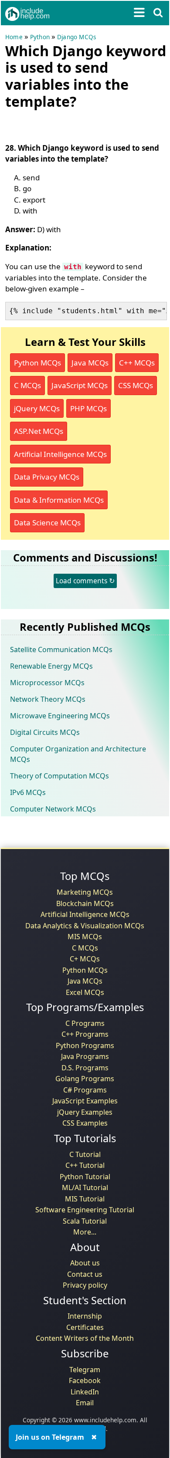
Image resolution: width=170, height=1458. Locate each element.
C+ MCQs (85, 959)
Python (40, 37)
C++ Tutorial (85, 1165)
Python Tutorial (85, 1176)
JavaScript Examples (85, 1101)
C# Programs (85, 1090)
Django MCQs (76, 37)
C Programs (85, 1023)
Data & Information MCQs (59, 500)
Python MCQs (37, 363)
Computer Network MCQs (53, 809)
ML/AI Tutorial (85, 1187)
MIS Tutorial (85, 1199)
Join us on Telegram (50, 1437)
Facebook (85, 1380)
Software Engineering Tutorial (84, 1209)
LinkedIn (85, 1392)
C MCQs (27, 385)
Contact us (84, 1274)
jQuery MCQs (37, 408)
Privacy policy (85, 1285)
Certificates (85, 1327)
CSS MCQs (135, 385)
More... (84, 1232)
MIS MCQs (85, 936)
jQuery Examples (84, 1112)
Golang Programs (84, 1078)
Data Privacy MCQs (46, 477)
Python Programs (85, 1045)
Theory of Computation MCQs (59, 776)
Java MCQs (90, 363)
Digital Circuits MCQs (45, 732)
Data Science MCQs (47, 523)
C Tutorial (85, 1154)
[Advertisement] (75, 124)
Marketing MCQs (85, 892)
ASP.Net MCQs (38, 431)
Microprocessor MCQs (47, 682)
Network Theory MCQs (47, 699)
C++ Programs (85, 1034)
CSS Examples (85, 1123)
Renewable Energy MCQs (51, 666)
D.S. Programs (85, 1067)
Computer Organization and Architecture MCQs (78, 754)
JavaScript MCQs (79, 385)
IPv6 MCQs (28, 792)
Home (14, 37)
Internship (85, 1316)
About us (85, 1263)
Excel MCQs (85, 992)
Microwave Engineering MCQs (60, 716)
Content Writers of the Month (85, 1338)
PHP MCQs (88, 408)
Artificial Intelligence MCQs (60, 454)
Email (85, 1402)
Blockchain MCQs (85, 903)
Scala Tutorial (85, 1221)
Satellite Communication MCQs (61, 649)
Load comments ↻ (85, 580)
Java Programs (85, 1056)
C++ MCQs (137, 363)
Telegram (84, 1369)
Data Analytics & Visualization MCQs (84, 925)
